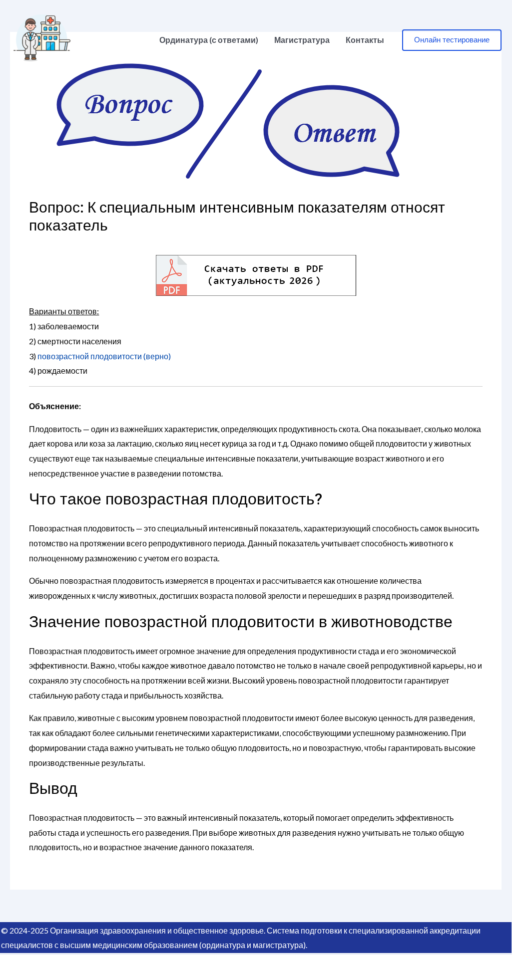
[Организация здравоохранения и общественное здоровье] (42, 38)
